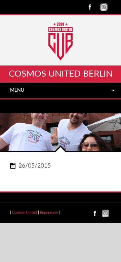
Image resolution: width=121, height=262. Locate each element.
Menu (17, 90)
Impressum (49, 212)
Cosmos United (24, 212)
